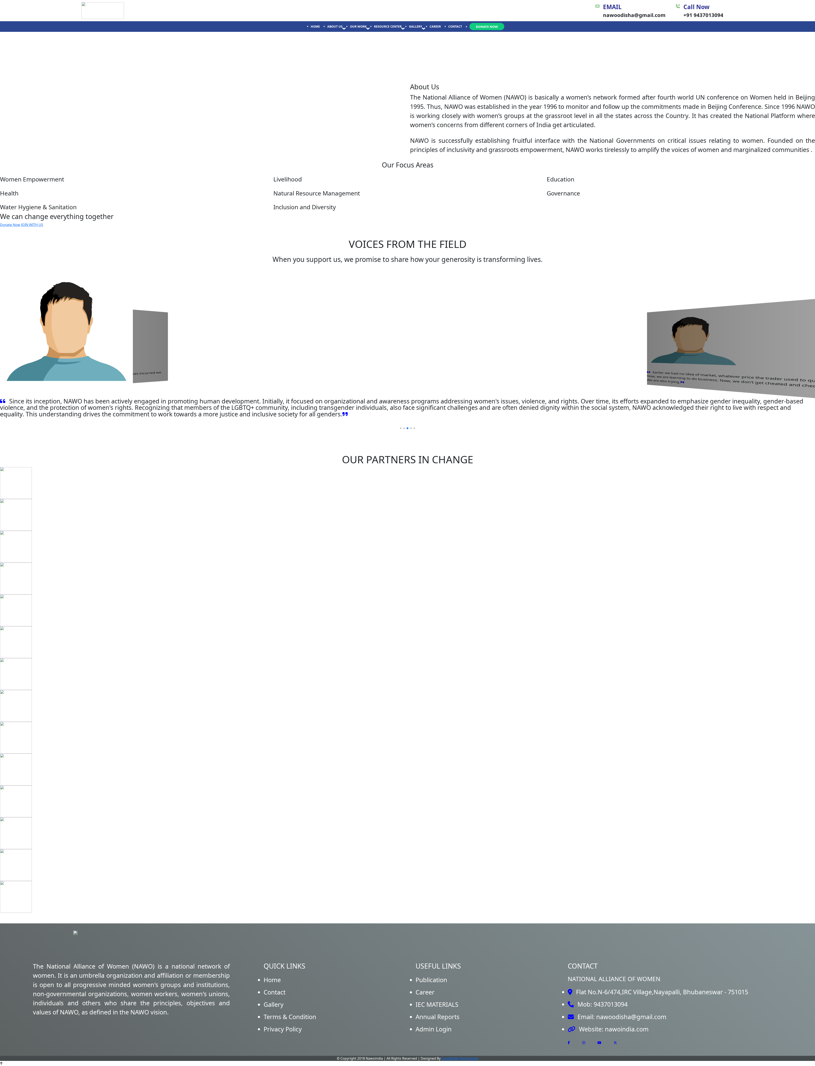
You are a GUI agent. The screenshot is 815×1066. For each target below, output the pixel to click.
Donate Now (10, 224)
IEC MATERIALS (437, 1004)
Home (272, 980)
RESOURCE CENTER (388, 26)
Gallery (274, 1004)
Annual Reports (437, 1017)
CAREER (435, 26)
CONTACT (455, 26)
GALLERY (415, 26)
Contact (274, 992)
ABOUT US (335, 26)
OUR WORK (358, 26)
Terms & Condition (290, 1017)
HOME (315, 26)
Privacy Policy (283, 1029)
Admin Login (434, 1029)
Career (425, 992)
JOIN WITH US (32, 224)
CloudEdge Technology (459, 1058)
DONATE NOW (487, 26)
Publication (431, 980)
